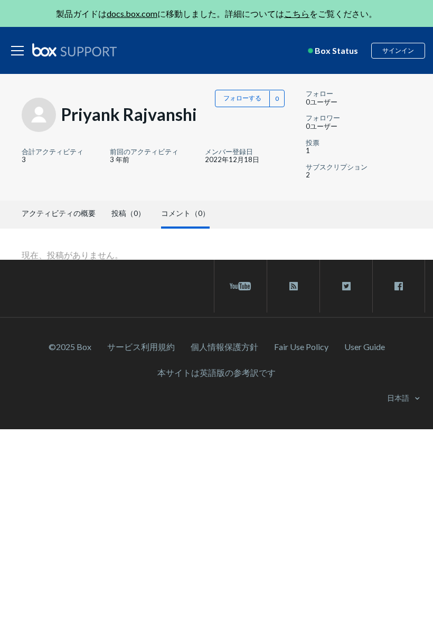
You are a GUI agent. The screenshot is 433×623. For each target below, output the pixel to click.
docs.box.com (132, 13)
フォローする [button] (242, 98)
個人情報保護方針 (224, 347)
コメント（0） (185, 213)
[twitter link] (346, 286)
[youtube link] (240, 286)
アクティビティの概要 (59, 213)
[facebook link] (399, 286)
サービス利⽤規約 (141, 347)
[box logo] (74, 49)
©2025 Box (70, 347)
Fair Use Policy (301, 347)
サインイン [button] (398, 50)
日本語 (399, 397)
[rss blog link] (293, 286)
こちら (296, 13)
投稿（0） (128, 213)
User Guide (364, 347)
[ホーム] (74, 50)
